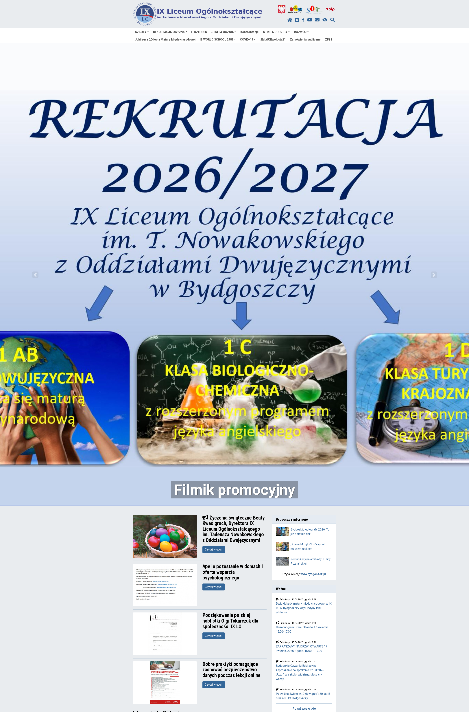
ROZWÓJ (300, 32)
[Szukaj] (332, 20)
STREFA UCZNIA (222, 32)
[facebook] (303, 20)
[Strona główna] (290, 20)
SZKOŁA (141, 32)
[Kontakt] (317, 20)
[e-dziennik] (297, 20)
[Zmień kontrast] (325, 20)
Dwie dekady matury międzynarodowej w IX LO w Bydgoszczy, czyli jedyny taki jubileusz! (304, 608)
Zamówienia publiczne (305, 39)
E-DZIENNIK (199, 32)
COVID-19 (246, 39)
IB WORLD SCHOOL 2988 (216, 39)
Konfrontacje (249, 32)
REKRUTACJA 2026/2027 (170, 32)
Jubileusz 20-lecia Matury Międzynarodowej (165, 39)
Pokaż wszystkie (304, 708)
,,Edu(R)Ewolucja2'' (272, 39)
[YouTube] (310, 20)
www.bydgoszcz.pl (313, 574)
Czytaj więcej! (213, 549)
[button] (35, 274)
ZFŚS (328, 39)
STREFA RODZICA (275, 32)
